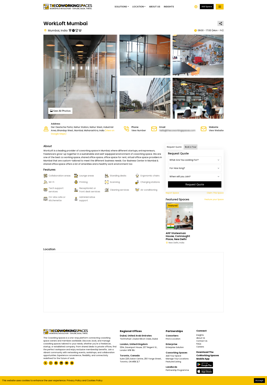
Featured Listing (173, 361)
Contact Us (201, 341)
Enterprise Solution (175, 347)
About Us (154, 6)
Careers (200, 346)
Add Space (207, 6)
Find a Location (173, 338)
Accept (259, 380)
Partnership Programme (177, 370)
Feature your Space (214, 199)
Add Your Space (173, 355)
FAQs (198, 343)
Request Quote (174, 147)
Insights (169, 6)
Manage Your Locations (177, 358)
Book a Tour (190, 147)
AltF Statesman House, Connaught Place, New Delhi (178, 236)
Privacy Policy (74, 380)
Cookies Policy (94, 380)
